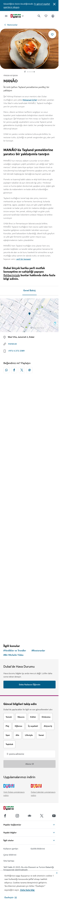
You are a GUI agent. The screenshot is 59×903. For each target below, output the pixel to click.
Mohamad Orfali (30, 100)
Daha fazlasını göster (29, 635)
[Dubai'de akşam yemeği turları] (29, 590)
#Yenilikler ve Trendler (14, 651)
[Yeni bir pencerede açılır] (6, 370)
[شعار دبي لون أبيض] (11, 808)
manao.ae (12, 343)
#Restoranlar (38, 651)
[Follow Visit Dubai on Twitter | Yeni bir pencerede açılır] (41, 815)
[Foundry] (29, 534)
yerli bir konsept (23, 259)
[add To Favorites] (52, 34)
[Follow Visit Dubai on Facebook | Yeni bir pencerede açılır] (5, 815)
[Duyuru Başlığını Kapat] (54, 4)
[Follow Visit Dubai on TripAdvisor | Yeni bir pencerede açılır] (29, 815)
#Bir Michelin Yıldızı (13, 655)
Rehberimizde (11, 275)
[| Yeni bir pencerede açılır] (17, 815)
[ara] (39, 16)
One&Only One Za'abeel (19, 497)
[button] (10, 897)
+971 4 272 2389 (16, 350)
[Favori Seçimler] (46, 16)
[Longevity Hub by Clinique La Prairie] (29, 411)
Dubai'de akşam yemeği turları (22, 617)
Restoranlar (12, 24)
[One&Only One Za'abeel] (29, 471)
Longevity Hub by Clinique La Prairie (25, 438)
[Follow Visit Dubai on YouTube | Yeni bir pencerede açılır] (54, 815)
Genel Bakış (29, 290)
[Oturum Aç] (52, 16)
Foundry (11, 560)
